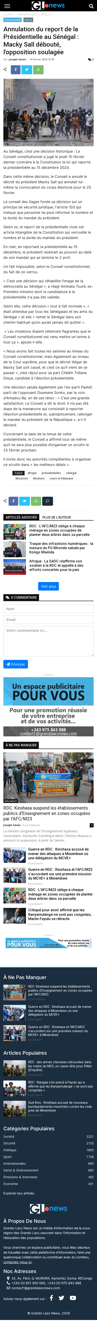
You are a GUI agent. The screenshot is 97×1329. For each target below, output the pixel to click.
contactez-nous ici (17, 1262)
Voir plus (48, 586)
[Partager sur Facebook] (16, 69)
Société (9, 535)
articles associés (21, 517)
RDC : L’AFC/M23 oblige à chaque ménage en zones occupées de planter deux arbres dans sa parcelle (60, 894)
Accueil (7, 14)
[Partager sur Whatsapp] (38, 69)
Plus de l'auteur (56, 517)
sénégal (71, 473)
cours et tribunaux (61, 478)
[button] (10, 706)
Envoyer (18, 664)
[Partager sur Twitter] (27, 69)
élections (39, 478)
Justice (9, 553)
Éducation (11, 801)
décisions (21, 478)
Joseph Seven (18, 59)
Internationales (26, 14)
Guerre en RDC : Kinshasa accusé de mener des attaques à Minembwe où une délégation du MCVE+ (58, 853)
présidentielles (51, 473)
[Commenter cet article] (47, 500)
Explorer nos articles (18, 1193)
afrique (45, 14)
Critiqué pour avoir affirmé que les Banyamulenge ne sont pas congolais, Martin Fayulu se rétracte (60, 914)
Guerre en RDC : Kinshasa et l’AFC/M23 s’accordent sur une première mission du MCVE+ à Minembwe (60, 873)
